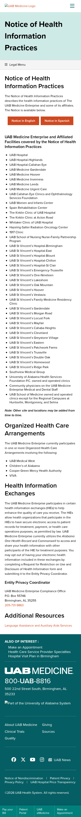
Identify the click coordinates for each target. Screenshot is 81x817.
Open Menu (72, 6)
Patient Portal (23, 811)
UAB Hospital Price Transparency (52, 782)
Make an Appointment (25, 647)
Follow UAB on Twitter (23, 759)
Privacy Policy (14, 782)
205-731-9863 (14, 605)
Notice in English (23, 120)
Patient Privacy (60, 778)
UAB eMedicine (43, 811)
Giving (47, 724)
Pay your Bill (7, 811)
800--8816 (28, 681)
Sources (48, 731)
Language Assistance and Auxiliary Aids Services (38, 625)
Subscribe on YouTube (32, 759)
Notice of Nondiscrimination (24, 778)
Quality (10, 738)
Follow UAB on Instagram (42, 759)
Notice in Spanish (57, 120)
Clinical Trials (14, 731)
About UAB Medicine (21, 724)
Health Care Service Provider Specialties (39, 651)
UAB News (62, 759)
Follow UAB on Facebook (14, 759)
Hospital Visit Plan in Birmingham (33, 656)
